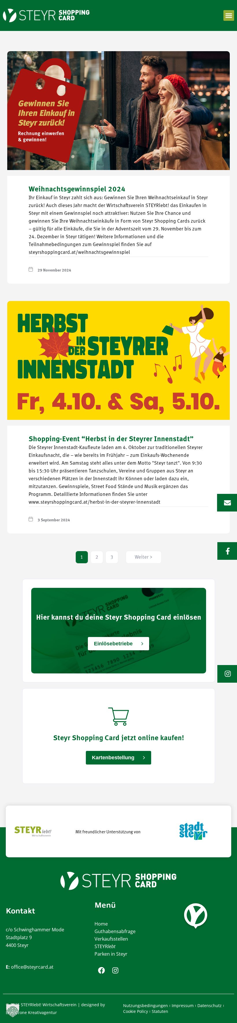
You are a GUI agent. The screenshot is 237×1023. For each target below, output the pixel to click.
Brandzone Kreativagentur (31, 1012)
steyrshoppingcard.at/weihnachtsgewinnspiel (79, 252)
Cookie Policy (135, 1011)
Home (101, 924)
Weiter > (144, 557)
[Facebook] (101, 970)
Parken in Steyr (111, 954)
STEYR (105, 946)
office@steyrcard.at (32, 967)
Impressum (183, 1005)
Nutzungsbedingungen (145, 1005)
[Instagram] (115, 970)
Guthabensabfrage (115, 931)
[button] (228, 15)
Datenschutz (209, 1005)
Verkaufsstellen (111, 939)
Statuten (160, 1011)
